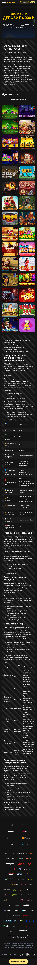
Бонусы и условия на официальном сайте (18, 352)
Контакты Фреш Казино (18, 937)
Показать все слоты (18, 99)
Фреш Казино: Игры (10, 349)
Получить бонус (18, 962)
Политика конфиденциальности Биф (18, 936)
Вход (32, 2)
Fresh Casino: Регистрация (12, 345)
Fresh (8, 2)
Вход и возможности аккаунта (14, 347)
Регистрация (24, 2)
